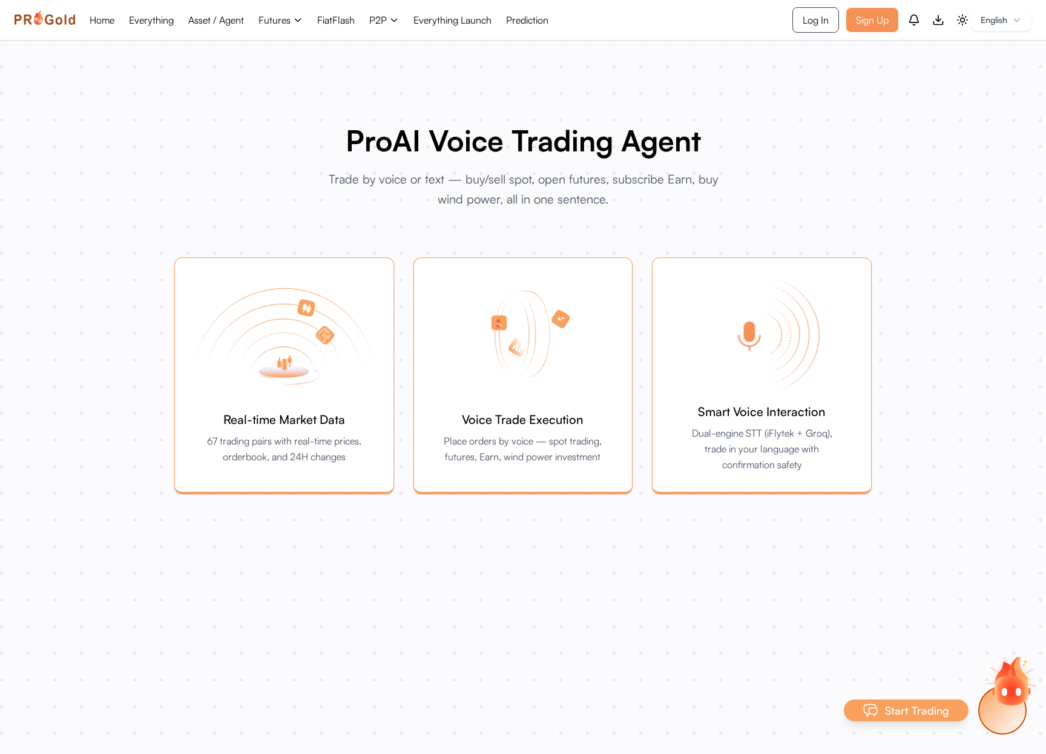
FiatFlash (336, 20)
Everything (151, 20)
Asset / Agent (216, 20)
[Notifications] (914, 20)
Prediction (527, 20)
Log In (816, 20)
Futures (274, 20)
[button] (1011, 681)
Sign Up (872, 20)
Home (102, 20)
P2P (378, 20)
